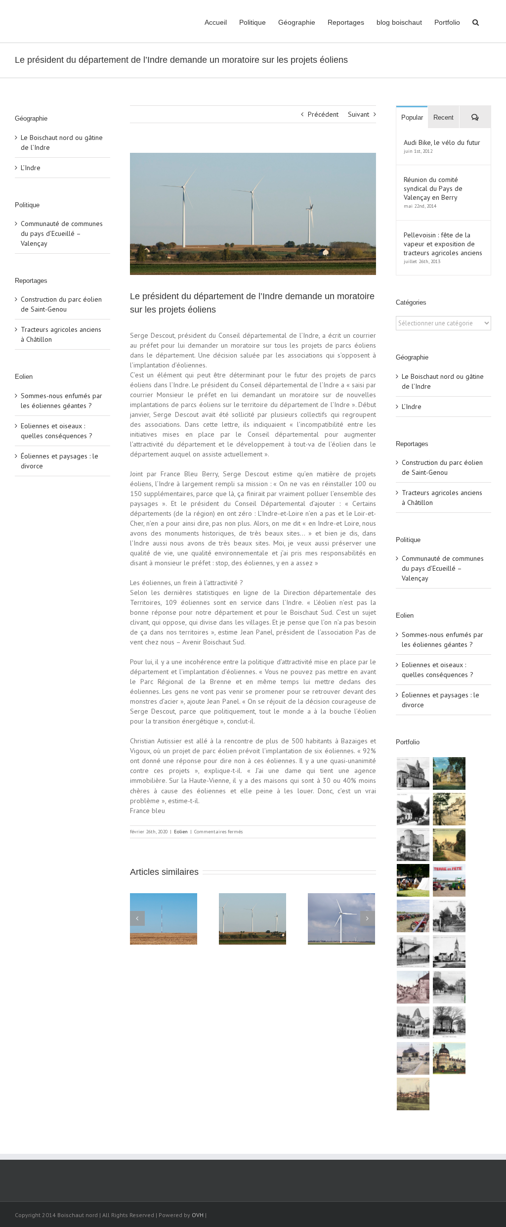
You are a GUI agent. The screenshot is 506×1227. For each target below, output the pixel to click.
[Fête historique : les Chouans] (413, 880)
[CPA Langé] (449, 773)
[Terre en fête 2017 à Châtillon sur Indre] (449, 880)
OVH (198, 1215)
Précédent (323, 114)
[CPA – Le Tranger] (413, 987)
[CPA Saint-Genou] (413, 773)
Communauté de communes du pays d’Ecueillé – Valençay (62, 233)
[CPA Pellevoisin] (449, 845)
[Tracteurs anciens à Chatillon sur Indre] (413, 916)
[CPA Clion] (449, 1023)
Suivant (358, 114)
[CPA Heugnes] (449, 951)
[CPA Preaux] (413, 1094)
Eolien (181, 831)
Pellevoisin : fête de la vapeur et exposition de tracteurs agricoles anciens (443, 243)
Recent (443, 117)
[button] (475, 21)
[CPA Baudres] (413, 809)
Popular (412, 117)
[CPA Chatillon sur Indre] (449, 987)
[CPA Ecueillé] (413, 1058)
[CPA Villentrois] (413, 845)
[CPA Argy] (413, 1023)
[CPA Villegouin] (413, 951)
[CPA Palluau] (449, 916)
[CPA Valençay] (449, 1058)
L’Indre (31, 167)
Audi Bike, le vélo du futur (442, 142)
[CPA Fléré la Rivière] (449, 809)
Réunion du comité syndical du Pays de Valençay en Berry (433, 188)
